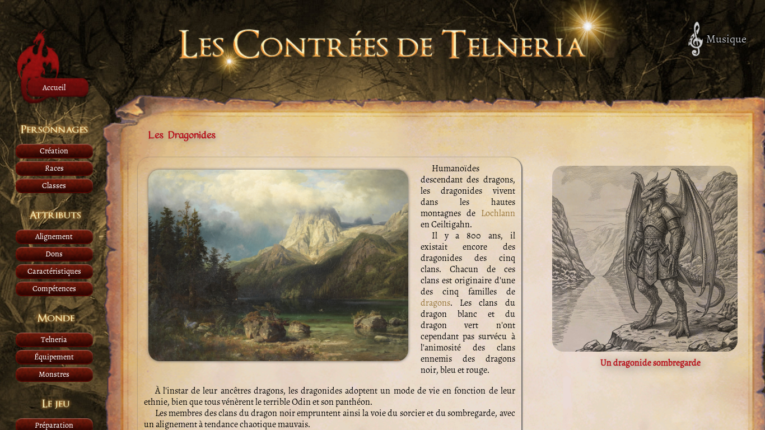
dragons (435, 303)
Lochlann (498, 213)
